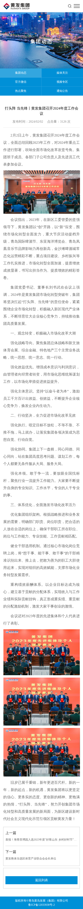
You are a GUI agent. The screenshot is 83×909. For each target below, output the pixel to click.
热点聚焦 (20, 90)
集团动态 (20, 72)
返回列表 (41, 880)
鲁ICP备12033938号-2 (41, 904)
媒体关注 (62, 72)
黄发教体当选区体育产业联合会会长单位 (30, 858)
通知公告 (62, 90)
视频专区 (62, 81)
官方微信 (20, 81)
